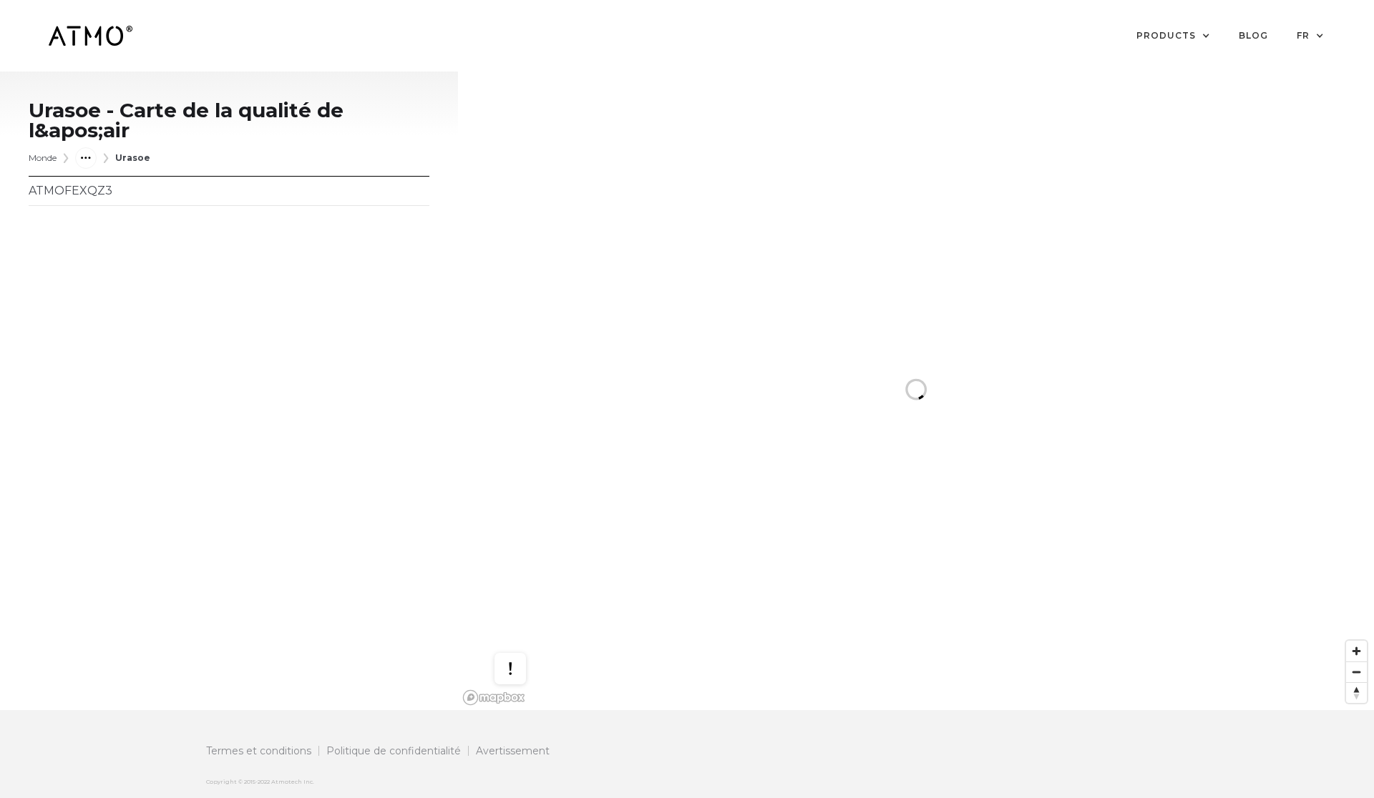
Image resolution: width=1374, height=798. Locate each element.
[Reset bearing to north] (1356, 692)
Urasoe (132, 157)
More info (524, 623)
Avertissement (513, 751)
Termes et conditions (258, 751)
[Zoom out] (1356, 671)
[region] (916, 391)
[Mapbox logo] (493, 697)
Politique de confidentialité (393, 751)
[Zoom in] (1356, 651)
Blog (1253, 35)
